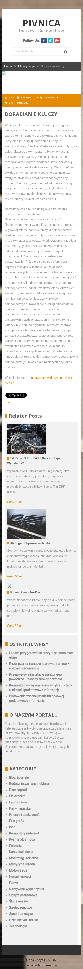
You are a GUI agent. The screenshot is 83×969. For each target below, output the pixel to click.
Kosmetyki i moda (22, 839)
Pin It (8, 402)
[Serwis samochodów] (9, 586)
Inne (12, 827)
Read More (14, 502)
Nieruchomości (20, 876)
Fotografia (16, 821)
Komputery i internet (24, 833)
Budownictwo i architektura (29, 783)
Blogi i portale (19, 777)
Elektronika (17, 796)
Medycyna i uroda (22, 864)
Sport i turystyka (21, 914)
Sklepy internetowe (23, 895)
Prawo (14, 883)
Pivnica (41, 23)
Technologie (18, 926)
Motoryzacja (51, 97)
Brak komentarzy (18, 102)
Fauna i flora (18, 802)
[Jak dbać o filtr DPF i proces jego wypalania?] (26, 439)
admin (11, 97)
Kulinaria (15, 845)
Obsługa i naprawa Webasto (30, 543)
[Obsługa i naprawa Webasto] (26, 524)
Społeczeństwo (20, 907)
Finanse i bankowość (24, 814)
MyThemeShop (48, 965)
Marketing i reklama (23, 858)
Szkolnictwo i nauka (23, 920)
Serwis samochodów (25, 592)
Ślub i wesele (18, 901)
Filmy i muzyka (20, 808)
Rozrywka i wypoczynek (26, 889)
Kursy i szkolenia (21, 852)
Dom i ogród (18, 790)
